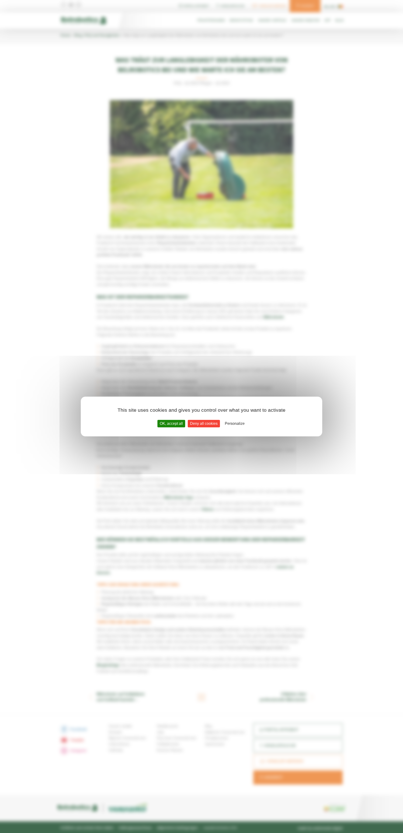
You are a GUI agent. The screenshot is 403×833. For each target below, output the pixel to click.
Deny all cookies (204, 423)
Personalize (235, 423)
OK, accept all (171, 423)
